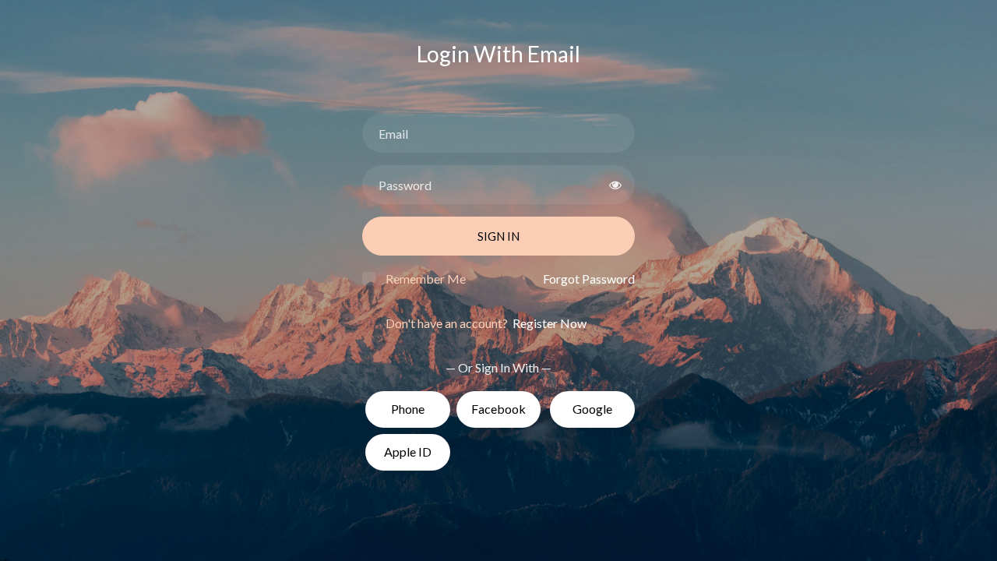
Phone (408, 408)
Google (592, 408)
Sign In (498, 236)
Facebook (498, 408)
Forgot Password (589, 278)
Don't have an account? (486, 323)
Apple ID (408, 451)
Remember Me (426, 278)
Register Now (548, 323)
